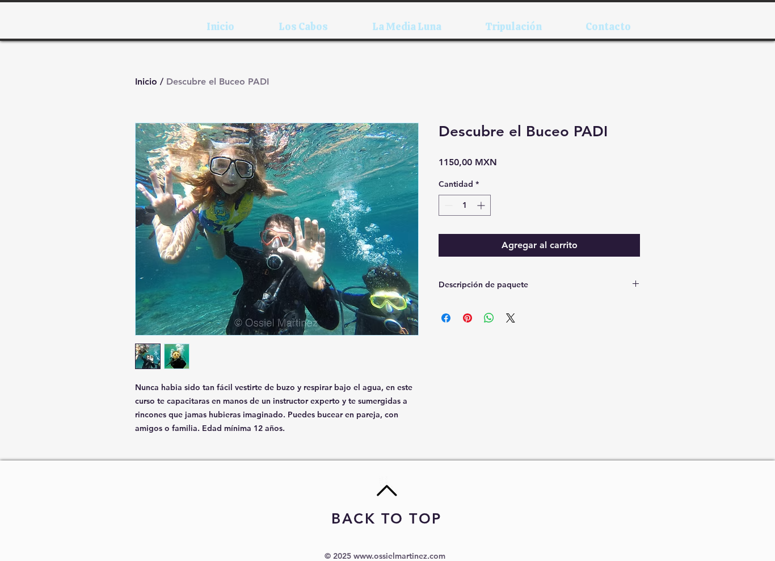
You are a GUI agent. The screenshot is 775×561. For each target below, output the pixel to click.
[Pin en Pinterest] (467, 318)
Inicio (146, 81)
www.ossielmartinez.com (399, 556)
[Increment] (482, 205)
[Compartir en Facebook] (446, 318)
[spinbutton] (464, 205)
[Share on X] (510, 318)
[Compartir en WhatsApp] (489, 318)
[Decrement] (447, 205)
